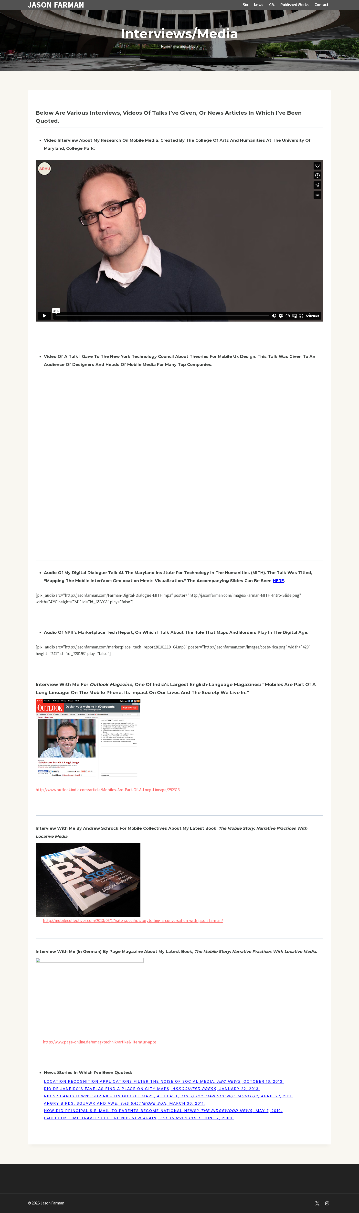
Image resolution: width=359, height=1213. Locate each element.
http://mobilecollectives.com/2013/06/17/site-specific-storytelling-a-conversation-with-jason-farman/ (133, 920)
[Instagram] (327, 1203)
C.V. (272, 4)
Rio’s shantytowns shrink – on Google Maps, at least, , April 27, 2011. (168, 1096)
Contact (321, 4)
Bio (245, 4)
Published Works (294, 4)
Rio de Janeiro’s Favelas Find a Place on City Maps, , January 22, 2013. (152, 1088)
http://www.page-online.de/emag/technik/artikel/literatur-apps (100, 1042)
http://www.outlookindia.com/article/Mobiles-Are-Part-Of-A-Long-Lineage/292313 (108, 789)
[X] (317, 1203)
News (258, 4)
